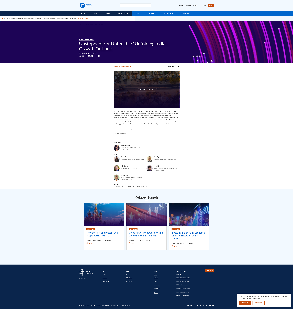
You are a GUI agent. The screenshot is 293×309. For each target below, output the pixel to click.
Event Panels (99, 24)
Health (127, 271)
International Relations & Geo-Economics (137, 186)
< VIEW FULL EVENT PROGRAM (122, 66)
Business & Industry (119, 186)
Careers (156, 277)
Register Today (83, 18)
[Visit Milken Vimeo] (200, 305)
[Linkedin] (173, 67)
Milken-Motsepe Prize (182, 285)
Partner (204, 5)
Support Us (209, 270)
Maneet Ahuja (125, 145)
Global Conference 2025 (86, 39)
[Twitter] (176, 67)
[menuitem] (181, 5)
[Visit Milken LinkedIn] (188, 305)
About (155, 275)
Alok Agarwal (158, 157)
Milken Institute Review (182, 281)
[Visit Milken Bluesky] (213, 305)
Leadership (157, 285)
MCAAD (188, 5)
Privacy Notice (115, 305)
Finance (128, 274)
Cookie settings (105, 305)
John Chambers (125, 166)
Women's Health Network (183, 295)
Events (104, 274)
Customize (258, 302)
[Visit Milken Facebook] (197, 305)
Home (80, 24)
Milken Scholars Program (183, 288)
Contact (156, 281)
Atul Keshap (124, 175)
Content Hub (89, 24)
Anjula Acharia (125, 157)
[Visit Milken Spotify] (210, 305)
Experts (108, 13)
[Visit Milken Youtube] (203, 305)
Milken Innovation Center (183, 277)
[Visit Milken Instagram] (191, 305)
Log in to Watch (147, 89)
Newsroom (157, 288)
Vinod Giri (157, 166)
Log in (211, 5)
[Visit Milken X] (194, 305)
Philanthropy (129, 278)
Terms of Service (125, 305)
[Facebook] (178, 67)
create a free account (123, 130)
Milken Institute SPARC (182, 292)
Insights (181, 5)
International (129, 281)
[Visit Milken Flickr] (206, 305)
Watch (90, 243)
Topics (104, 271)
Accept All (245, 302)
